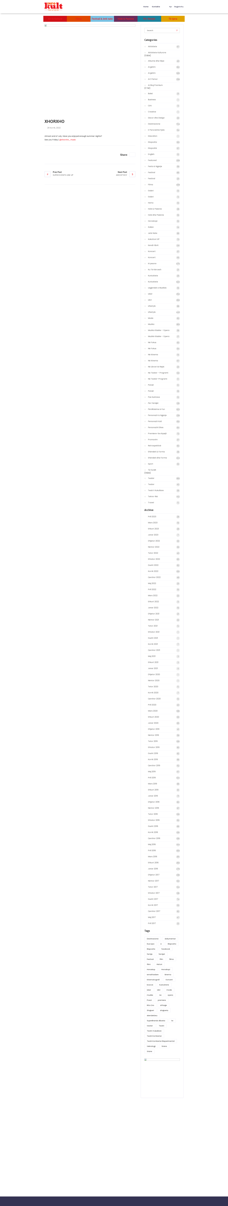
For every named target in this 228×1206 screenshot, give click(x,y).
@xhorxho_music (67, 139)
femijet (162, 954)
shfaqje (163, 1005)
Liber (149, 990)
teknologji (151, 1046)
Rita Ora (150, 1005)
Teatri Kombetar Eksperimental (160, 1041)
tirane (149, 1051)
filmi (148, 964)
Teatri (161, 1025)
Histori (159, 964)
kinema (168, 974)
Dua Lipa (150, 944)
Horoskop (151, 969)
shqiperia (164, 1010)
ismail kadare (153, 974)
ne (160, 995)
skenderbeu (152, 1015)
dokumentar (170, 938)
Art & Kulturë (55, 18)
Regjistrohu (178, 7)
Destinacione (153, 938)
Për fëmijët (149, 18)
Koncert (169, 979)
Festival (150, 959)
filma (171, 959)
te (172, 1020)
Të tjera (173, 18)
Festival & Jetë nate (102, 18)
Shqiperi (150, 1010)
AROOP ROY (121, 175)
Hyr (170, 7)
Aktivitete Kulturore (157, 52)
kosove (150, 985)
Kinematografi (153, 979)
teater (150, 1025)
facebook (165, 949)
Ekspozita (172, 944)
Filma (79, 18)
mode (169, 990)
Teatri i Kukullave (154, 1031)
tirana (164, 1046)
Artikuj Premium (155, 85)
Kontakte (156, 6)
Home (145, 6)
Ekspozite (151, 949)
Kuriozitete (164, 985)
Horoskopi (165, 969)
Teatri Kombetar (154, 1036)
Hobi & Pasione (126, 18)
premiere (162, 1000)
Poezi (149, 1000)
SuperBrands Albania (156, 1020)
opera (170, 995)
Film (161, 959)
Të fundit (152, 470)
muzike (150, 995)
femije (149, 954)
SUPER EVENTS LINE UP (63, 175)
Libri (158, 990)
